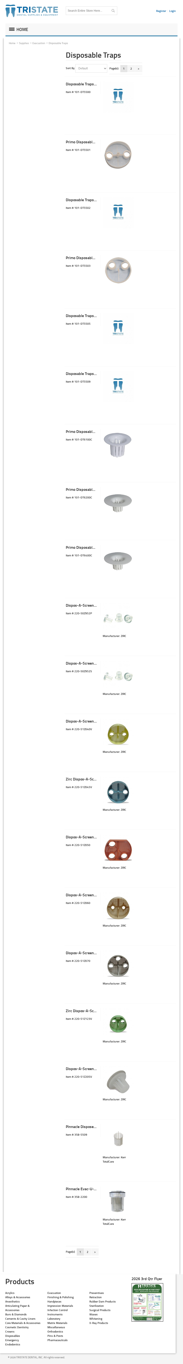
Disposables (12, 1336)
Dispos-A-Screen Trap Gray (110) (93, 952)
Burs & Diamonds (16, 1314)
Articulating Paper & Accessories (17, 1308)
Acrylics (10, 1293)
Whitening (95, 1319)
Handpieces (54, 1301)
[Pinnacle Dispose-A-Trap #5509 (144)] (118, 1139)
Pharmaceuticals (57, 1340)
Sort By (70, 68)
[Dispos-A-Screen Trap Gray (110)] (118, 965)
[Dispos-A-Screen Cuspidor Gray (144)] (118, 1081)
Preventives (96, 1293)
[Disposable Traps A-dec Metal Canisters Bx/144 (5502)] (118, 212)
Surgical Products (100, 1310)
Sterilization (96, 1306)
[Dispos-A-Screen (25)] (118, 676)
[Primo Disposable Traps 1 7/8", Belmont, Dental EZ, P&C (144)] (118, 270)
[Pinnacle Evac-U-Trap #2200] (118, 1201)
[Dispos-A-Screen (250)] (118, 618)
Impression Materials (60, 1306)
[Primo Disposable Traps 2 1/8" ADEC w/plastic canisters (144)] (118, 154)
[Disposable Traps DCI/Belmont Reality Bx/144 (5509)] (118, 386)
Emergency (12, 1340)
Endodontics (12, 1344)
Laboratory (53, 1319)
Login (172, 11)
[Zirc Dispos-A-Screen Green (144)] (118, 1023)
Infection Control (57, 1310)
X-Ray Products (98, 1323)
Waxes (93, 1314)
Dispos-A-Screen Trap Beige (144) (94, 894)
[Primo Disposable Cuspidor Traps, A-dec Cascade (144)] (118, 560)
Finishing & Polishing (60, 1297)
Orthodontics (55, 1331)
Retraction (95, 1297)
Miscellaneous (56, 1327)
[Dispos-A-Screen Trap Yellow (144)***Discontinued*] (118, 734)
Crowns (10, 1331)
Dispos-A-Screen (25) (84, 663)
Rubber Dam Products (102, 1301)
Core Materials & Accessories (23, 1323)
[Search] (113, 10)
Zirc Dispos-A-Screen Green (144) (94, 1010)
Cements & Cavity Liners (20, 1319)
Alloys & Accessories (17, 1297)
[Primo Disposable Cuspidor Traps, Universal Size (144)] (118, 444)
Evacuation (54, 1293)
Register (161, 11)
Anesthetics (12, 1301)
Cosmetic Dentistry (17, 1327)
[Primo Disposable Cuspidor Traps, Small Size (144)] (118, 502)
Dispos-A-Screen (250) (85, 605)
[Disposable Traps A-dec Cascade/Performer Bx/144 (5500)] (118, 97)
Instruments (55, 1314)
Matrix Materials (57, 1323)
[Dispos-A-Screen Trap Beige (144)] (118, 907)
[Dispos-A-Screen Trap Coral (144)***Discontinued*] (118, 850)
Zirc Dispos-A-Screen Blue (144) (92, 779)
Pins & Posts (55, 1336)
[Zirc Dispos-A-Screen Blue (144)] (118, 792)
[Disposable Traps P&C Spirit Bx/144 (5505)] (118, 328)
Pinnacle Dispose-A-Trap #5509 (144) (97, 1126)
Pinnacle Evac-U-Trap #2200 (89, 1188)
